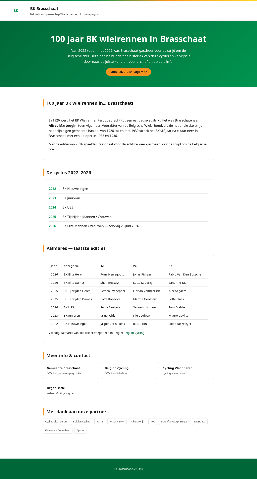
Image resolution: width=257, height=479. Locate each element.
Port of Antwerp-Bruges (174, 421)
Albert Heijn (137, 421)
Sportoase (199, 421)
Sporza (81, 430)
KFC (153, 421)
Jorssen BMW (117, 421)
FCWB (100, 421)
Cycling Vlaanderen (56, 421)
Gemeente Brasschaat (57, 430)
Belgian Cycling (134, 333)
